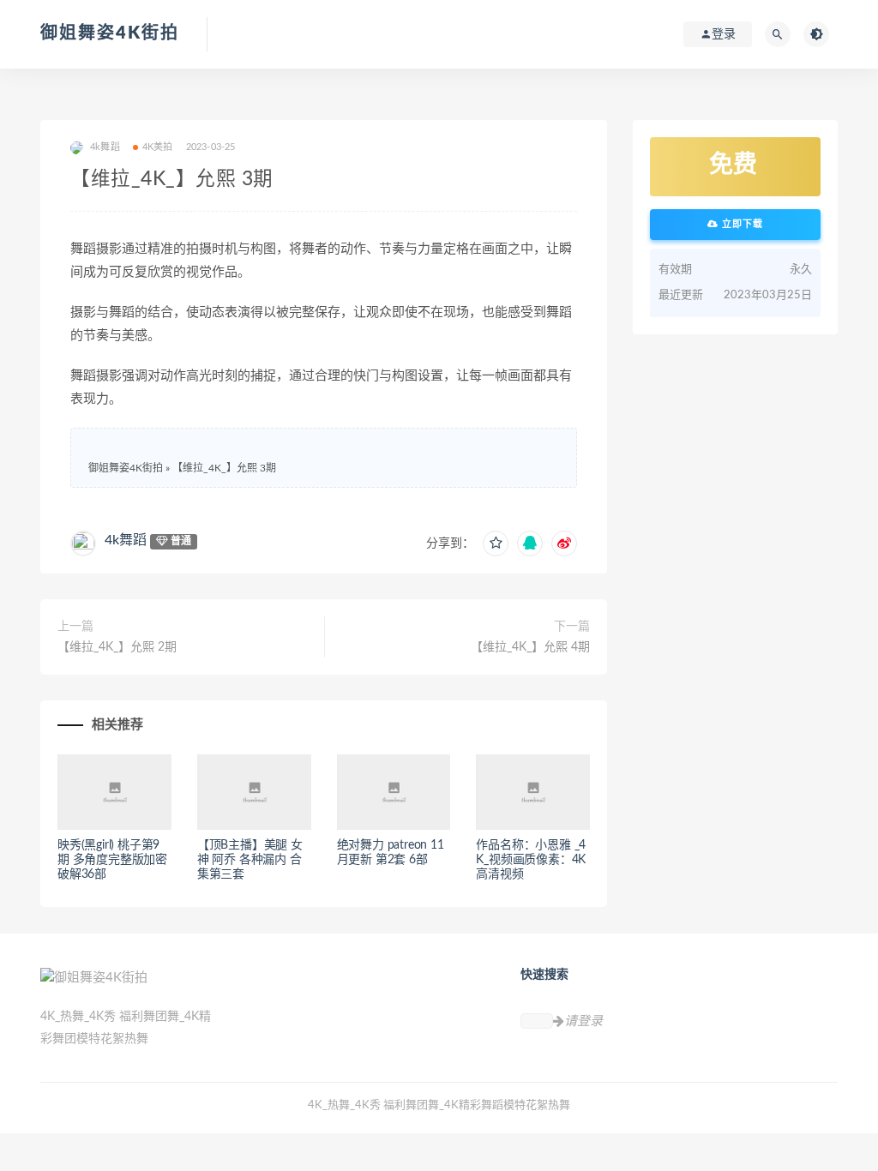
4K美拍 (157, 147)
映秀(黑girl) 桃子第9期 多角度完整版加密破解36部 (112, 859)
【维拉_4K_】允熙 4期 (530, 647)
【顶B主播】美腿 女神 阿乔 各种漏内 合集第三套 (250, 859)
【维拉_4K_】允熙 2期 (117, 647)
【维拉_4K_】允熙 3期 (224, 468)
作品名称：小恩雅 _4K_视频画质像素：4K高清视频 (531, 859)
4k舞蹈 (126, 540)
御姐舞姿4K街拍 (109, 33)
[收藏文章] (495, 543)
